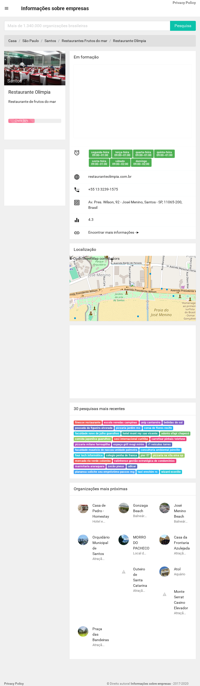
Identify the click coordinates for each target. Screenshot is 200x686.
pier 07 (145, 455)
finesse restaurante (88, 422)
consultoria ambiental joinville (160, 450)
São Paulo (30, 41)
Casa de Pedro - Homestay (100, 510)
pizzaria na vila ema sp (168, 455)
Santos (50, 41)
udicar (132, 466)
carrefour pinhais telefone (168, 439)
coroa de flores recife (158, 428)
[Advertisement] (34, 175)
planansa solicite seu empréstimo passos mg (104, 472)
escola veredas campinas (120, 422)
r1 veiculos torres (159, 444)
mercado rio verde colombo (93, 461)
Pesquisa (182, 25)
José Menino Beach (180, 510)
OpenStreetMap (86, 258)
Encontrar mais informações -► (114, 232)
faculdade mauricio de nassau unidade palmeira (106, 450)
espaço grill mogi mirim (128, 444)
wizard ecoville (171, 472)
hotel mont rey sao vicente (140, 433)
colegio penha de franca (121, 455)
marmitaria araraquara (89, 466)
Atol (177, 569)
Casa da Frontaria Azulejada (182, 542)
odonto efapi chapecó (175, 433)
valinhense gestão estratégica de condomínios (144, 461)
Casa (12, 41)
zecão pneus (116, 466)
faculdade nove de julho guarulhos (97, 433)
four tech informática (89, 455)
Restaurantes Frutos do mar (84, 41)
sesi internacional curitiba (131, 439)
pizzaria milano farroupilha (92, 444)
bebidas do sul (173, 422)
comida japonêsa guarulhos (93, 439)
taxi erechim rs (148, 472)
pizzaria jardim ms (128, 428)
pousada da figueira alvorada (94, 428)
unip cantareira (150, 422)
